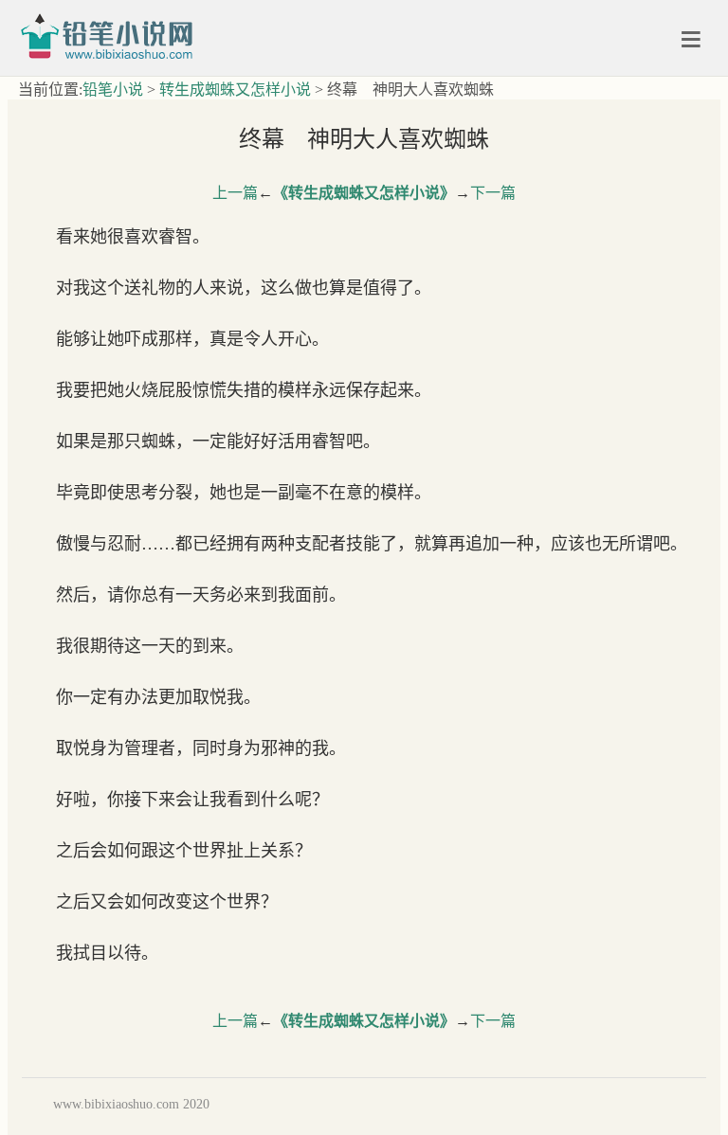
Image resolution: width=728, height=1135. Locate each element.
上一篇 (235, 193)
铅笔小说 (112, 89)
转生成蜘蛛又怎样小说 (235, 89)
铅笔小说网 (113, 35)
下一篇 (493, 193)
